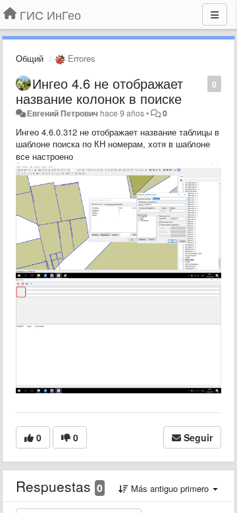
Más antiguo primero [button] (169, 488)
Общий (29, 58)
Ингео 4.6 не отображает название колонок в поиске (99, 91)
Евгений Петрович (62, 113)
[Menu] (214, 14)
